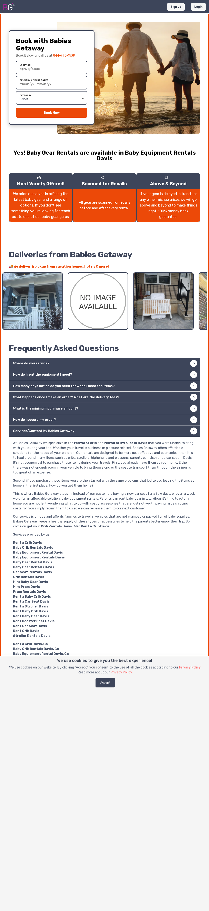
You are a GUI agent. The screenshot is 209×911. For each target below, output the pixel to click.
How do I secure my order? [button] (34, 420)
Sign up (175, 7)
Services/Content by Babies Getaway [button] (43, 431)
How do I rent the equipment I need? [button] (42, 374)
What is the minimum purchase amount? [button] (45, 408)
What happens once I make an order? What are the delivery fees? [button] (66, 397)
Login (198, 7)
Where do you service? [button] (31, 363)
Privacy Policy (189, 667)
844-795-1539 (64, 55)
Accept (105, 682)
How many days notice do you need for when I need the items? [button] (64, 386)
